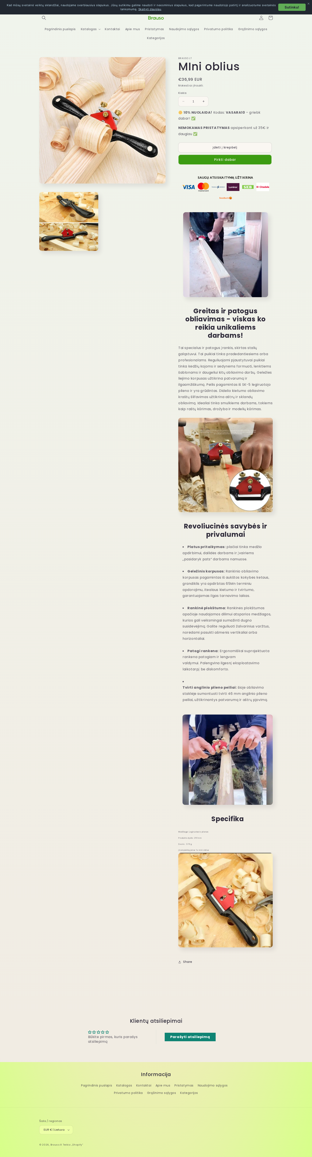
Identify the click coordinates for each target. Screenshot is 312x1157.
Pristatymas (184, 1085)
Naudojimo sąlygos (213, 1085)
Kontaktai (143, 1085)
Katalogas (124, 1085)
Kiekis (182, 93)
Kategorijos (189, 1093)
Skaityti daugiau (149, 9)
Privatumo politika (128, 1093)
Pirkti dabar (225, 159)
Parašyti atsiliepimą (190, 1036)
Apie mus (163, 1085)
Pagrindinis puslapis (96, 1085)
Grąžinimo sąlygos (161, 1093)
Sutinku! (292, 7)
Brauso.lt (56, 1144)
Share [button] (187, 962)
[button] (44, 18)
